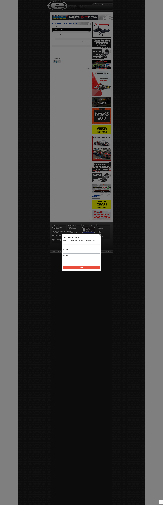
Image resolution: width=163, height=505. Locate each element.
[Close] (100, 235)
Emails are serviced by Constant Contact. (91, 263)
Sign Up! (81, 267)
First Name (66, 249)
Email (64, 243)
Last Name (65, 255)
